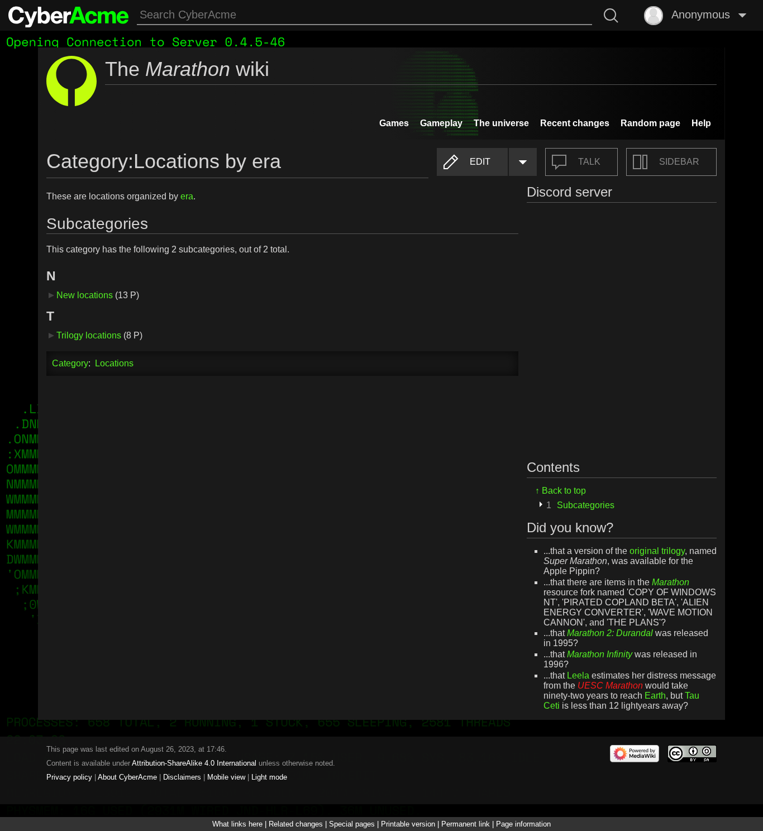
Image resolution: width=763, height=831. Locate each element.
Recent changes (574, 123)
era (186, 196)
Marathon (670, 582)
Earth (655, 695)
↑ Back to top (560, 490)
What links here (237, 824)
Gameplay (441, 123)
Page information (523, 824)
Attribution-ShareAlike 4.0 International (194, 763)
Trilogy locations (88, 335)
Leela (578, 675)
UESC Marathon (610, 685)
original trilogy (657, 551)
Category (70, 363)
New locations (84, 295)
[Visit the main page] (68, 15)
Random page (650, 123)
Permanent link (465, 824)
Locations (114, 363)
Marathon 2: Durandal (610, 633)
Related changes (296, 824)
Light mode (269, 777)
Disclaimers (182, 777)
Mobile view (226, 777)
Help (701, 123)
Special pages (352, 824)
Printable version (408, 824)
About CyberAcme (127, 777)
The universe (501, 123)
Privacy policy (69, 777)
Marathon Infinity (599, 654)
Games (394, 123)
